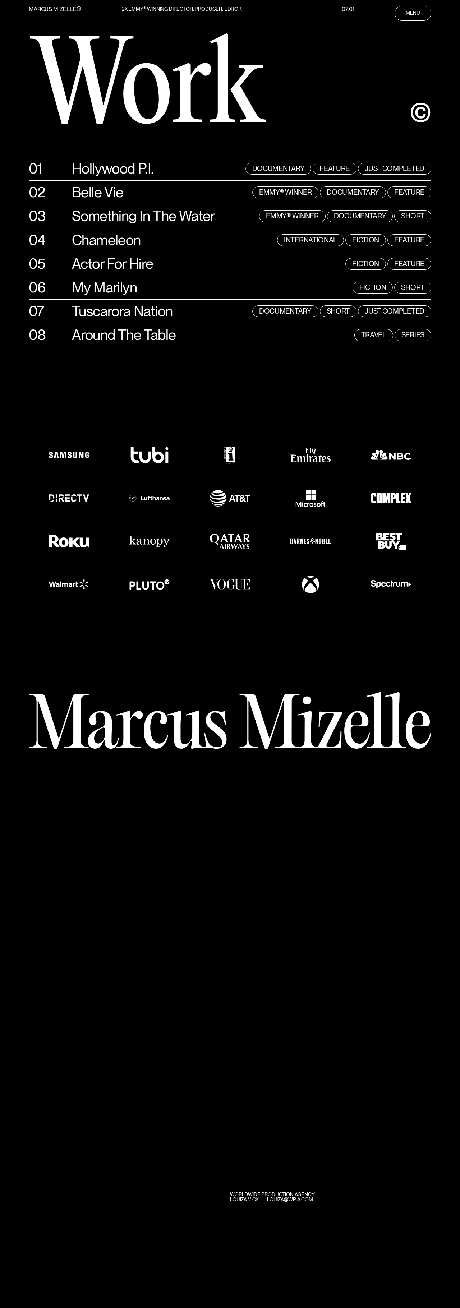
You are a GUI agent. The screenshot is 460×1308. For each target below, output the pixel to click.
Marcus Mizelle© (55, 9)
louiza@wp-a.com (290, 1199)
